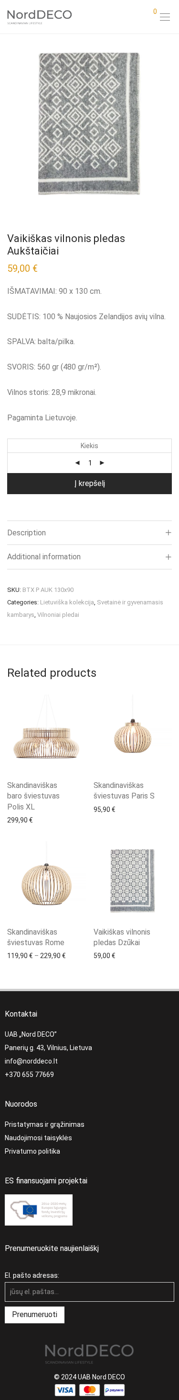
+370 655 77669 (29, 1074)
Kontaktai (21, 1013)
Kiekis (89, 446)
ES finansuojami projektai (46, 1180)
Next (170, 123)
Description (26, 532)
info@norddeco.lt (31, 1061)
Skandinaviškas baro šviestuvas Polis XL (33, 796)
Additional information (44, 556)
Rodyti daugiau (25, 819)
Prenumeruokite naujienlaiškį (52, 1248)
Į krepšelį (89, 483)
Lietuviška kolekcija (67, 602)
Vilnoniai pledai (58, 614)
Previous (9, 123)
